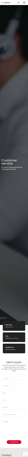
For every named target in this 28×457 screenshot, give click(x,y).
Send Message (14, 442)
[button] (24, 2)
